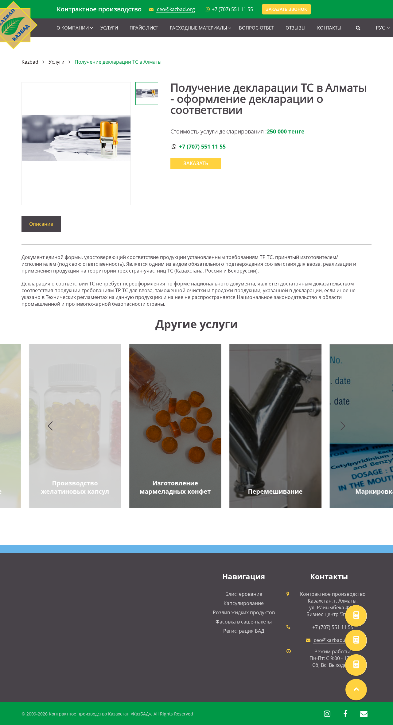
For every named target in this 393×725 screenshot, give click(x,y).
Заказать (195, 163)
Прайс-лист (144, 28)
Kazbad (29, 61)
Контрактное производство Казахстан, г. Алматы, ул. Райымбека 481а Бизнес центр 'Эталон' (333, 604)
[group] (146, 426)
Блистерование (243, 594)
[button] (50, 426)
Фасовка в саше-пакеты (244, 621)
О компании (72, 28)
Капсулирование (244, 603)
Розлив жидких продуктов (244, 612)
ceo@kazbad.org (176, 9)
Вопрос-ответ (256, 28)
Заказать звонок (286, 9)
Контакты (329, 28)
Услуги (109, 28)
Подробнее (146, 489)
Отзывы (295, 28)
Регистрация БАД (243, 630)
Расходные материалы (198, 28)
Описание (41, 224)
